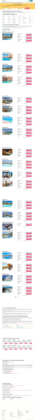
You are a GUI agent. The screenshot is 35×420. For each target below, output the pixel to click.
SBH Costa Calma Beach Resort (21, 395)
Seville (31, 311)
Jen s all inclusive (12, 30)
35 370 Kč (27, 36)
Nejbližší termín (4, 30)
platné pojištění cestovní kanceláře (8, 371)
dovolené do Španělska (10, 385)
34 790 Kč (27, 134)
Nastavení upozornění (20, 412)
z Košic (25, 390)
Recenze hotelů (10, 2)
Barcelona (30, 309)
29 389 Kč (27, 223)
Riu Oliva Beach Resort (26, 395)
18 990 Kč (27, 71)
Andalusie (4, 398)
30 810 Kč (27, 174)
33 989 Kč (27, 149)
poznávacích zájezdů (11, 311)
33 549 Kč (27, 100)
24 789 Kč (27, 252)
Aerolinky (11, 412)
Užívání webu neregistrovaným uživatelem (20, 413)
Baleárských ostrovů (4, 310)
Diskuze (20, 2)
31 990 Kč (27, 155)
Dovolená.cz (19, 385)
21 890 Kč (27, 206)
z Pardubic (31, 390)
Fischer (23, 385)
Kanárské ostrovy (12, 398)
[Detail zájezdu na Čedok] (30, 33)
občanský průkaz (9, 372)
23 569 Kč (27, 235)
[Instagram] (27, 412)
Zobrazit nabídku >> (28, 55)
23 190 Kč (27, 258)
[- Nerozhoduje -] (22, 8)
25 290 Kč (27, 60)
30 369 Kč (27, 212)
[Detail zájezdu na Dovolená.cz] (30, 71)
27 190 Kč (27, 131)
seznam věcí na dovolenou (11, 373)
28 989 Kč (27, 152)
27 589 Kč (27, 275)
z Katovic (24, 390)
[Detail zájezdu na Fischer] (30, 65)
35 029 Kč (27, 215)
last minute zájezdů (18, 12)
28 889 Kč (27, 232)
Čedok (17, 385)
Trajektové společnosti (12, 413)
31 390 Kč (27, 180)
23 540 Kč (27, 267)
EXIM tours (22, 385)
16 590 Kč (27, 106)
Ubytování (7, 2)
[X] (29, 412)
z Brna (15, 390)
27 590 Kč (27, 289)
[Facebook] (26, 412)
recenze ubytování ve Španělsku (8, 370)
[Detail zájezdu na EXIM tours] (30, 68)
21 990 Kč (27, 57)
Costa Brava (19, 313)
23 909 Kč (27, 238)
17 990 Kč (27, 65)
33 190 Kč (27, 123)
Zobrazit (6, 343)
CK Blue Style (14, 385)
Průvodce (17, 2)
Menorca (30, 313)
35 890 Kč (27, 82)
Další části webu (4, 410)
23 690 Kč (27, 201)
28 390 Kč (27, 186)
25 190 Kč (27, 117)
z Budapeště (18, 390)
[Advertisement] (17, 47)
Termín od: (16, 7)
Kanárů (11, 310)
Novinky (3, 416)
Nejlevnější (8, 30)
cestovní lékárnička (15, 373)
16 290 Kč (27, 39)
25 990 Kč (27, 128)
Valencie (26, 313)
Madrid (25, 309)
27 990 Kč (27, 77)
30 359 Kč (27, 281)
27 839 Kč (27, 255)
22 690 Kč (27, 286)
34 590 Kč (27, 183)
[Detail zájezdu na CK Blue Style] (30, 82)
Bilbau (26, 311)
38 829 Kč (27, 218)
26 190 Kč (27, 120)
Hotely (3, 412)
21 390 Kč (27, 54)
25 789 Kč (27, 97)
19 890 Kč (27, 264)
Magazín (14, 2)
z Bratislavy (14, 390)
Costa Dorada (21, 313)
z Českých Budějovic (21, 390)
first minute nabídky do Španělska (19, 321)
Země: (3, 7)
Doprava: (21, 7)
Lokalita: (9, 7)
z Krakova (27, 390)
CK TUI (16, 385)
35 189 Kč (27, 292)
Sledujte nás (27, 410)
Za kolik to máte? (11, 415)
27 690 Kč (27, 278)
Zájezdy (3, 2)
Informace (19, 410)
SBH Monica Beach (16, 395)
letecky (12, 390)
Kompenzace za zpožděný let (13, 416)
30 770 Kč (27, 33)
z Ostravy (29, 390)
